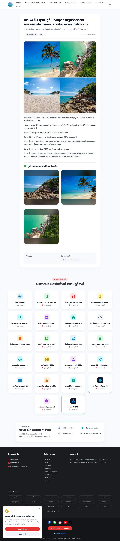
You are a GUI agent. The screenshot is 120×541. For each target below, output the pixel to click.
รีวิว (46, 462)
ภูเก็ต (33, 497)
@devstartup (68, 433)
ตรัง (87, 497)
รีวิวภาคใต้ (104, 507)
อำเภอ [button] (18, 6)
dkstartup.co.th (92, 428)
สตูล (51, 497)
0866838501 (14, 463)
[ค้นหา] (110, 4)
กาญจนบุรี (51, 507)
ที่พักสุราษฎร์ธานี (86, 3)
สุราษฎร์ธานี (75, 260)
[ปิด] (39, 508)
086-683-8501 (68, 428)
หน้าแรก (47, 459)
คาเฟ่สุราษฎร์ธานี (70, 3)
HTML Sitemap (50, 475)
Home (18, 3)
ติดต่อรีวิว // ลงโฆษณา (61, 528)
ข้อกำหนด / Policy (51, 472)
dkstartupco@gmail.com (93, 433)
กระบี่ (15, 497)
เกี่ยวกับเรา (48, 466)
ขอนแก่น (104, 502)
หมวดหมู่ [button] (99, 3)
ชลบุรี (86, 507)
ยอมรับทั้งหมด (22, 529)
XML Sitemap (49, 478)
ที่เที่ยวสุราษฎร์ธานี (55, 3)
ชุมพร (33, 502)
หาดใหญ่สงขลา (87, 502)
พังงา (69, 497)
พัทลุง (51, 502)
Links (47, 481)
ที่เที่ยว (66, 260)
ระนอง (104, 497)
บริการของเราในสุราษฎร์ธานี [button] (34, 3)
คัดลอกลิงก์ (32, 35)
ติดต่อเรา (48, 469)
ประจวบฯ (68, 502)
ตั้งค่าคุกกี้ (22, 534)
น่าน (69, 507)
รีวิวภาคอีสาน (51, 511)
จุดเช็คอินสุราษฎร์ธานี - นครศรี (72, 539)
